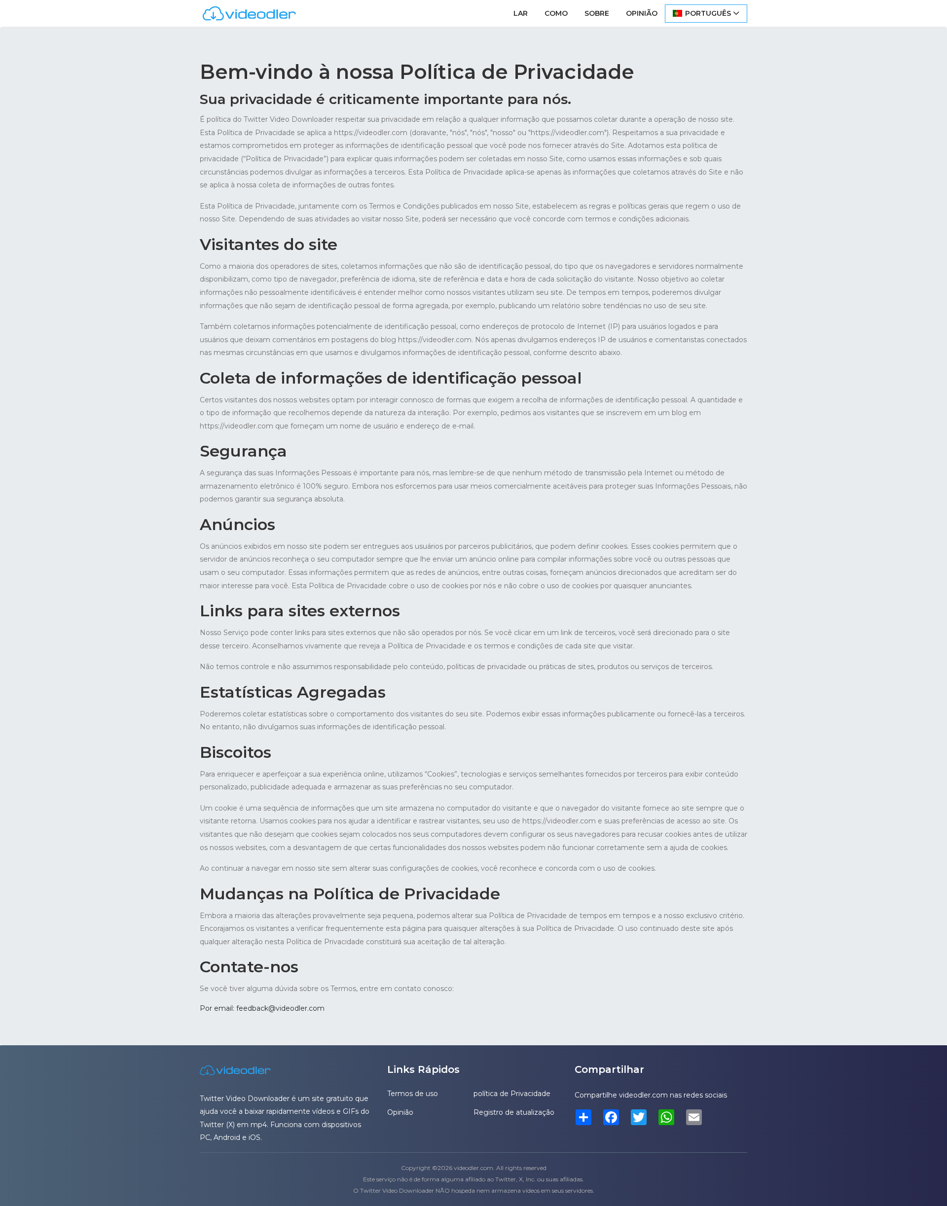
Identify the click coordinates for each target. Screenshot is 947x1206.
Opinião (641, 13)
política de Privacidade (512, 1093)
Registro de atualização (514, 1112)
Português (708, 13)
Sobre (596, 13)
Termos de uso (412, 1093)
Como (556, 13)
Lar (520, 13)
